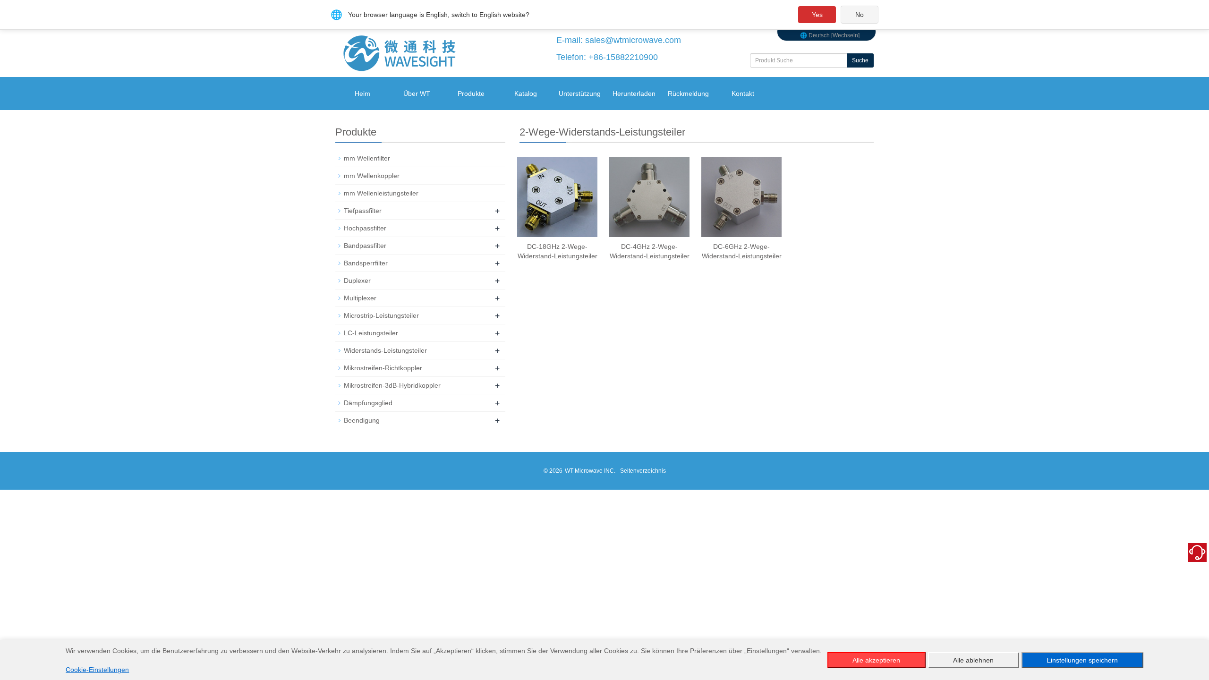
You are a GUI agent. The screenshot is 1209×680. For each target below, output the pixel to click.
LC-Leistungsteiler (371, 333)
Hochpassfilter (365, 228)
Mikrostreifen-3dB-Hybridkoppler (392, 385)
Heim (362, 93)
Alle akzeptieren (876, 660)
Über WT (416, 93)
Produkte (471, 93)
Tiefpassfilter (363, 210)
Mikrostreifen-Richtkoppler (383, 368)
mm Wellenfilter (367, 158)
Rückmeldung (688, 93)
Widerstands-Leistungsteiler (385, 350)
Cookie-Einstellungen (97, 669)
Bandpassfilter (365, 245)
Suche (860, 60)
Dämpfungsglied (368, 403)
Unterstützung (580, 93)
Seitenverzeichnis (643, 471)
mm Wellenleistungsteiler (381, 193)
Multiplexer (360, 298)
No (859, 14)
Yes (817, 14)
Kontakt (743, 93)
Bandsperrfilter (366, 263)
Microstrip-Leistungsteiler (381, 315)
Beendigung (362, 420)
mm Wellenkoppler (372, 175)
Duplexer (357, 280)
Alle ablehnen (973, 660)
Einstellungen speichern (1082, 660)
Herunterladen (634, 93)
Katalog (525, 93)
